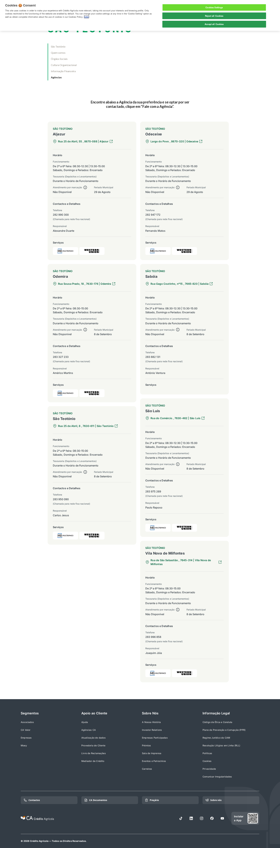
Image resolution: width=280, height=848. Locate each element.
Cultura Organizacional (64, 64)
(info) (86, 16)
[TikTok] (181, 818)
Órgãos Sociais (59, 58)
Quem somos (58, 52)
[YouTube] (222, 818)
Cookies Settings (214, 7)
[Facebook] (212, 818)
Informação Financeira (63, 71)
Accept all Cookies (214, 24)
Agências (56, 77)
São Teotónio (58, 46)
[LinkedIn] (191, 818)
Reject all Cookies (214, 15)
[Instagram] (201, 818)
